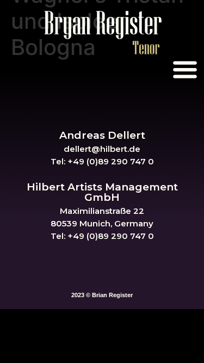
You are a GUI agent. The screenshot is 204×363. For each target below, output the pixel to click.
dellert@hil (87, 149)
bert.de (125, 149)
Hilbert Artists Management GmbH (102, 192)
